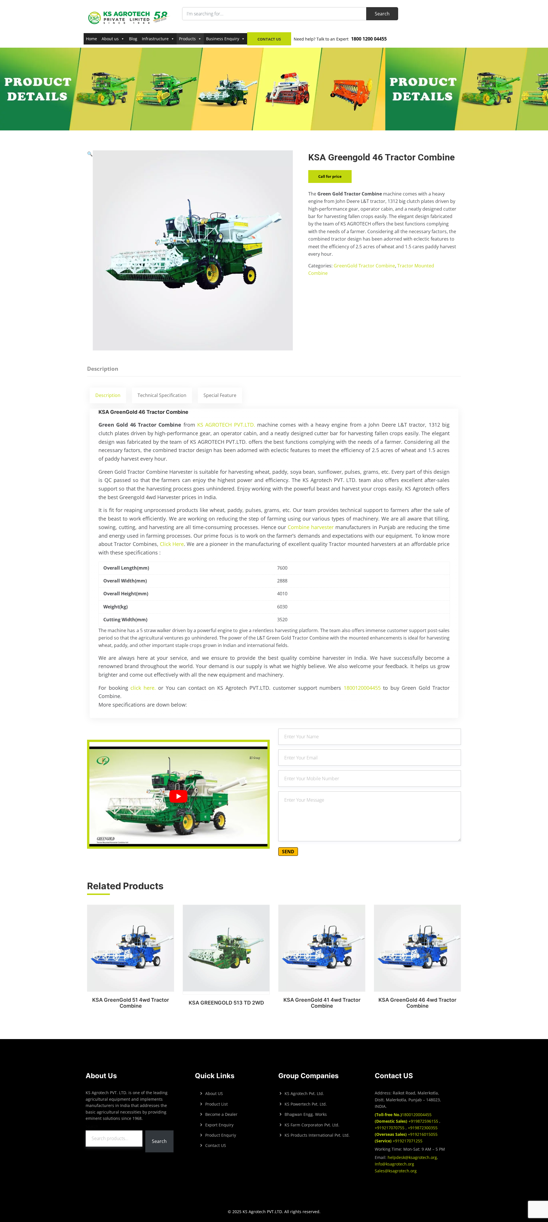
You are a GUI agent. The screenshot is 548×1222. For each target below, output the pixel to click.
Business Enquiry (222, 38)
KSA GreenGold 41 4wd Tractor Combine (321, 1003)
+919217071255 (398, 1141)
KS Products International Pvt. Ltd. (317, 1135)
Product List (216, 1104)
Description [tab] (102, 368)
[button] (90, 250)
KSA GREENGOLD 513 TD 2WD (226, 1003)
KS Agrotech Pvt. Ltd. (304, 1093)
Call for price (330, 176)
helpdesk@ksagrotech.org (412, 1157)
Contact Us (269, 39)
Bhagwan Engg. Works (306, 1114)
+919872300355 (422, 1127)
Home (91, 38)
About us (110, 38)
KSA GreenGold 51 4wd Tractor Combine (130, 1003)
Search (92, 1126)
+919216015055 (406, 1134)
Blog (133, 38)
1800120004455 (362, 687)
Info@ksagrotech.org (394, 1164)
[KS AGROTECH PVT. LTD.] (129, 17)
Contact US (215, 1145)
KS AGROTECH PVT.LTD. (226, 424)
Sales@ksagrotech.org (396, 1170)
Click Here (172, 544)
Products (187, 38)
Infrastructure (155, 38)
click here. (143, 687)
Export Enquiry (219, 1125)
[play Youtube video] (178, 797)
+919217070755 (390, 1127)
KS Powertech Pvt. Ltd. (306, 1104)
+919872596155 (407, 1121)
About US (214, 1093)
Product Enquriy (220, 1135)
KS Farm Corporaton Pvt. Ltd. (312, 1125)
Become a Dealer (221, 1114)
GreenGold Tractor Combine (364, 266)
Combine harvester (310, 527)
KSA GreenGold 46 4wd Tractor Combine (417, 1003)
